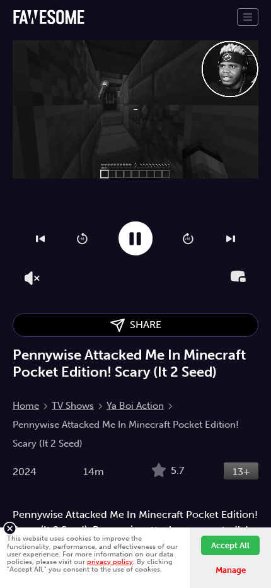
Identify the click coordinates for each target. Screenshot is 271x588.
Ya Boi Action (135, 405)
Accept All (230, 545)
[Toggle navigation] (247, 17)
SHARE (143, 325)
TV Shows (73, 405)
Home (26, 405)
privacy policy (110, 561)
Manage (231, 570)
